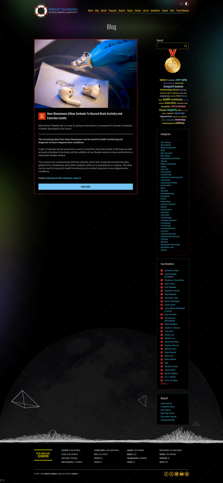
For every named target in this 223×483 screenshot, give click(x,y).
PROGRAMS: (163, 458)
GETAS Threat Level (43, 455)
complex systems (169, 220)
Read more (85, 187)
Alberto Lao (170, 338)
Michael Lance (171, 366)
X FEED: (63, 454)
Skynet (164, 161)
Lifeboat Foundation (50, 473)
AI (167, 80)
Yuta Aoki (169, 331)
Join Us (146, 10)
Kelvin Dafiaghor (172, 301)
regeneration (166, 116)
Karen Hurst (170, 305)
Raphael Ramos (172, 345)
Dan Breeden (170, 287)
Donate (138, 10)
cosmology (166, 225)
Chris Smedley (171, 380)
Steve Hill (169, 356)
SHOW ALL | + (165, 384)
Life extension (178, 106)
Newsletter (155, 10)
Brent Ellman (170, 359)
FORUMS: (130, 462)
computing (165, 223)
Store (172, 10)
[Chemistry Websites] (173, 61)
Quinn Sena (170, 283)
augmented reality (169, 183)
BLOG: (96, 454)
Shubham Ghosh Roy (174, 280)
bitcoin (176, 90)
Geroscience (166, 403)
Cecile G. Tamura (172, 328)
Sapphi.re (75, 473)
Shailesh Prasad (172, 290)
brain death (163, 93)
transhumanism (168, 123)
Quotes (165, 10)
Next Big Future (168, 413)
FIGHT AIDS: (65, 458)
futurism (184, 96)
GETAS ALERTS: (164, 450)
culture (181, 93)
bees (163, 188)
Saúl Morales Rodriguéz (171, 275)
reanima (170, 113)
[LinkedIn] (176, 474)
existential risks (165, 96)
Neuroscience (185, 110)
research (175, 117)
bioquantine (179, 83)
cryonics (164, 231)
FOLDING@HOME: (132, 458)
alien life (164, 169)
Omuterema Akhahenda (170, 319)
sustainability (170, 120)
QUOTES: (162, 462)
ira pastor (165, 106)
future (178, 96)
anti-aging (181, 80)
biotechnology (166, 90)
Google (160, 100)
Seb (166, 363)
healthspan (177, 99)
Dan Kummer (171, 314)
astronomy (165, 180)
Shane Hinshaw (172, 342)
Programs (113, 10)
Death (185, 93)
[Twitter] (171, 474)
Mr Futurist (166, 410)
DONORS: (130, 454)
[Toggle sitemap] (181, 3)
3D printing (166, 142)
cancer (169, 93)
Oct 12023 (42, 116)
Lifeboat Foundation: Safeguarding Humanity (56, 11)
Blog (97, 10)
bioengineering (167, 193)
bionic (163, 199)
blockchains (166, 209)
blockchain (182, 90)
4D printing (166, 145)
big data (164, 191)
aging (162, 80)
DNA (163, 150)
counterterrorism (168, 228)
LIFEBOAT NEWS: (99, 450)
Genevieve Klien (172, 270)
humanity (185, 100)
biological (165, 196)
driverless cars (167, 247)
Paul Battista (170, 294)
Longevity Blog (167, 406)
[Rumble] (187, 474)
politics (164, 114)
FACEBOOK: (65, 450)
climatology (166, 217)
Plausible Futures (168, 416)
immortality (170, 103)
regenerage (179, 113)
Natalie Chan (170, 349)
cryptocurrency (176, 93)
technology (180, 119)
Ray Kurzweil (166, 153)
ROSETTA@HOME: (67, 462)
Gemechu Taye (171, 298)
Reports (122, 10)
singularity (184, 117)
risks (179, 117)
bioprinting (165, 201)
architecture (166, 174)
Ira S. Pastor (170, 377)
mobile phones (67, 178)
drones (164, 250)
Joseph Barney (50, 178)
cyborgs (164, 239)
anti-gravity (166, 172)
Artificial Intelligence (168, 83)
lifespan (163, 110)
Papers (130, 10)
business (165, 212)
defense (164, 242)
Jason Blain (170, 370)
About (90, 10)
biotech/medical (168, 204)
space (163, 120)
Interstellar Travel (182, 103)
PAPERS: (97, 462)
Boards (104, 10)
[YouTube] (182, 474)
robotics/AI (77, 178)
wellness (180, 123)
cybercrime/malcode (170, 236)
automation (166, 185)
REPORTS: (97, 458)
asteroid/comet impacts (171, 177)
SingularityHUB (167, 420)
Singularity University (170, 158)
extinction (173, 96)
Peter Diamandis (168, 147)
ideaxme (161, 103)
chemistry (165, 215)
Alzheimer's (172, 80)
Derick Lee (169, 335)
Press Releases (182, 10)
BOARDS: (162, 454)
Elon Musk (165, 156)
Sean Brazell (170, 352)
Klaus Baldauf (171, 324)
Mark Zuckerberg (168, 164)
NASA (179, 111)
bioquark (169, 87)
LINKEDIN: (130, 450)
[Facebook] (166, 474)
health (59, 178)
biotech (179, 86)
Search (185, 46)
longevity (172, 110)
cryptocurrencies (168, 234)
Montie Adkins (171, 373)
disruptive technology (170, 244)
